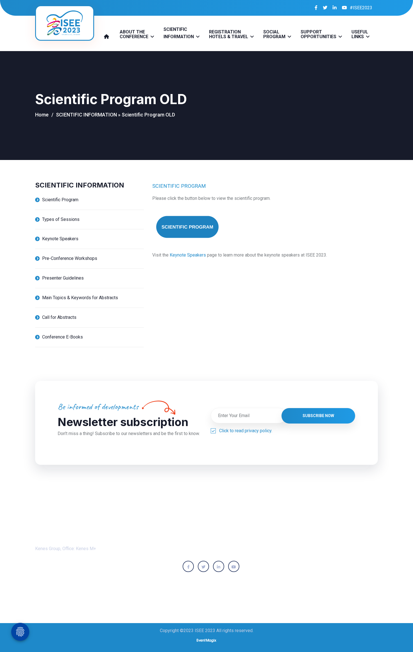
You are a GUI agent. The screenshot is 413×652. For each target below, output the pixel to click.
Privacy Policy (153, 590)
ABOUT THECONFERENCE (134, 34)
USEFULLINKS (359, 34)
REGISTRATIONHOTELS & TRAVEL (229, 34)
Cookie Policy (195, 590)
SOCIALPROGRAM (275, 34)
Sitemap (229, 590)
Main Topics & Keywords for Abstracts (80, 297)
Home (42, 115)
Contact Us (262, 590)
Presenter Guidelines (63, 278)
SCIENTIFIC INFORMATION (86, 115)
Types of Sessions (61, 219)
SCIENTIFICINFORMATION (179, 33)
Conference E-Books (62, 337)
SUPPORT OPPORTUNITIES (319, 34)
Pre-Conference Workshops (69, 258)
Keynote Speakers (60, 238)
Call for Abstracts (59, 317)
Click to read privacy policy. (245, 430)
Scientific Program (60, 199)
